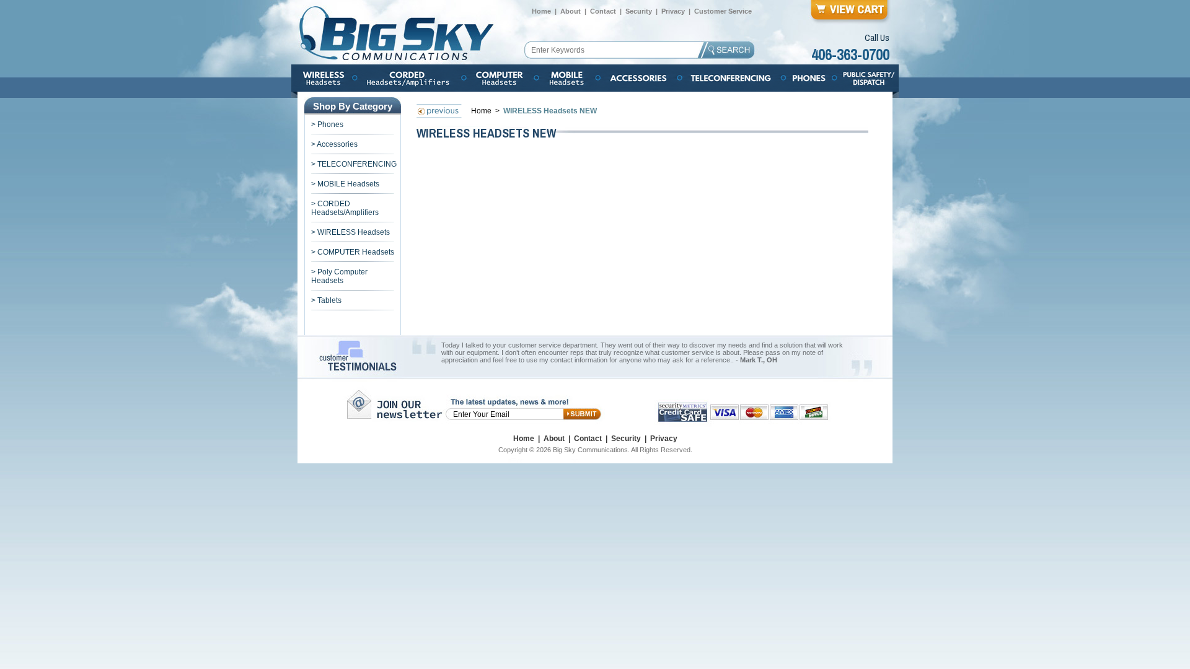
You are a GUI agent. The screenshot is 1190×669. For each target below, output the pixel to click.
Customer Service (723, 11)
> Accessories (334, 144)
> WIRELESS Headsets (350, 232)
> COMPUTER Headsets (352, 252)
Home (541, 11)
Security (638, 11)
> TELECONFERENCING (354, 164)
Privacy (673, 11)
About (570, 11)
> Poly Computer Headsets (339, 276)
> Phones (327, 124)
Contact (603, 11)
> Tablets (326, 300)
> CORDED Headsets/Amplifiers (345, 208)
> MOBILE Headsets (345, 184)
